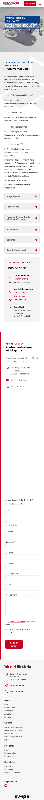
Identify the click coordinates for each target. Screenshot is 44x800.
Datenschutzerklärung (13, 772)
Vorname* (9, 532)
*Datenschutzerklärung (17, 621)
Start (6, 705)
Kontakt (7, 717)
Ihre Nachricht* (11, 595)
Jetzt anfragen (30, 3)
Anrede (8, 521)
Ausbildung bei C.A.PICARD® (13, 730)
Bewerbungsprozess (10, 733)
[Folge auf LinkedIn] (5, 785)
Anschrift (9, 553)
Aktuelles (8, 714)
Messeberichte (10, 756)
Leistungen (8, 711)
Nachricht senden (14, 644)
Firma (7, 511)
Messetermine (10, 753)
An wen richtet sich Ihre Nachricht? (19, 500)
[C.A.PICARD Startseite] (11, 3)
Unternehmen (9, 708)
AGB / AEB (8, 766)
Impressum (8, 769)
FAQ (5, 740)
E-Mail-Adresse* (11, 574)
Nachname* (10, 542)
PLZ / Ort (9, 563)
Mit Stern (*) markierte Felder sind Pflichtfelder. (18, 630)
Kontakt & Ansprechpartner (13, 737)
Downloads (8, 750)
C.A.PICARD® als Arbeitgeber (13, 727)
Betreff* (8, 584)
